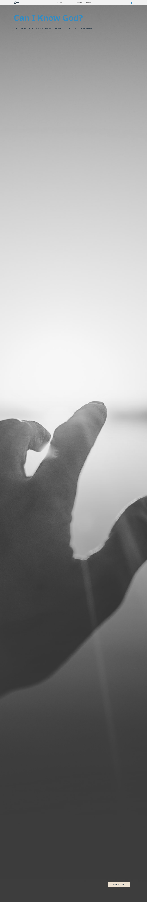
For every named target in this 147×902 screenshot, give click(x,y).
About (67, 3)
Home (59, 3)
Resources (78, 3)
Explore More (119, 885)
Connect (88, 3)
